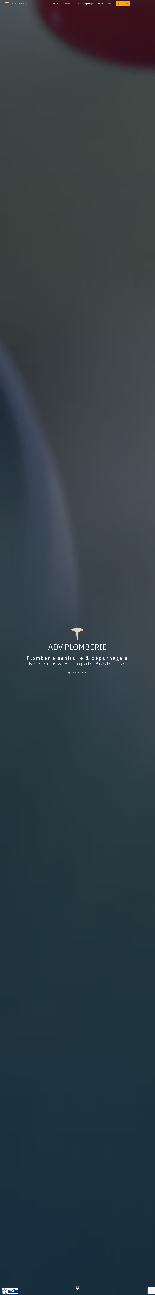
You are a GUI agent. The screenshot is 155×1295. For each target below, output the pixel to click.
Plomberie (66, 4)
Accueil (55, 4)
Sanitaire (77, 4)
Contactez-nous (79, 672)
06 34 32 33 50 (123, 4)
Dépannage (88, 4)
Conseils (100, 4)
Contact (110, 4)
